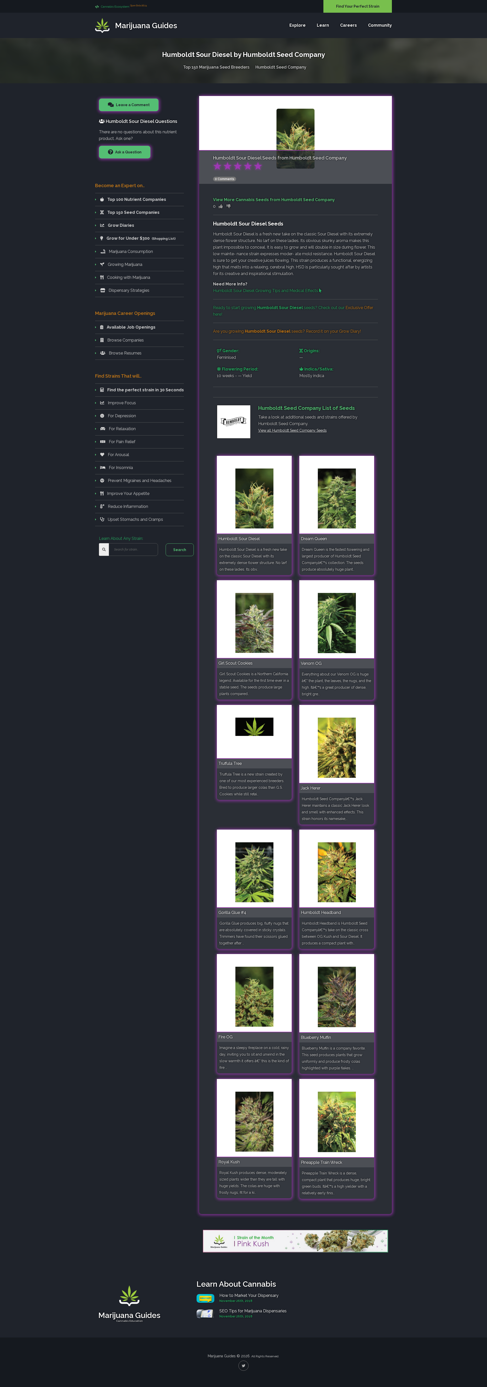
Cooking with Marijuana (128, 277)
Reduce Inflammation (127, 506)
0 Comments (224, 179)
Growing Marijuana (124, 264)
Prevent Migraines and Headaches (139, 480)
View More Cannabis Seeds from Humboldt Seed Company (274, 199)
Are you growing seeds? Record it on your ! (287, 331)
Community (380, 25)
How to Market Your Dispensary (249, 1295)
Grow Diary (349, 331)
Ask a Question (128, 152)
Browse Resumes (125, 353)
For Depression (121, 415)
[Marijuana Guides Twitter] (243, 1366)
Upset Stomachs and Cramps (135, 519)
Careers (348, 25)
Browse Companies (125, 340)
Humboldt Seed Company (280, 67)
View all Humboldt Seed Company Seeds (292, 430)
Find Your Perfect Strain (357, 6)
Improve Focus (121, 402)
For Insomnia (120, 467)
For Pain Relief (121, 441)
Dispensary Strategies (128, 290)
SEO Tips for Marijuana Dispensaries (253, 1311)
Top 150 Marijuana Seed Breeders (216, 67)
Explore (297, 25)
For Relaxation (122, 428)
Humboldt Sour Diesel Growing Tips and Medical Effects (266, 290)
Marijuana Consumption (130, 251)
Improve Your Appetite (127, 493)
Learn (323, 25)
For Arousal (118, 454)
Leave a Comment (132, 105)
